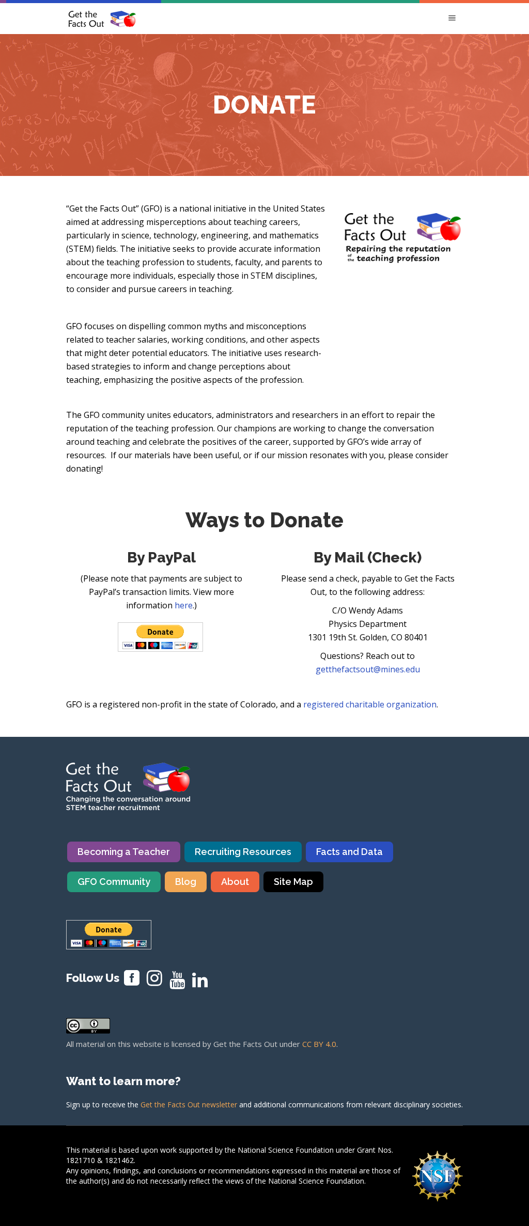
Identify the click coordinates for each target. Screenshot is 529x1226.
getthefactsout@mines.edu (368, 669)
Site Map (293, 881)
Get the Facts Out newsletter (189, 1104)
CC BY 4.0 (319, 1044)
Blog (185, 881)
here (184, 605)
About (235, 881)
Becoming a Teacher (123, 851)
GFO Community (113, 881)
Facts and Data (349, 851)
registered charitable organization (370, 704)
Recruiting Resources (243, 851)
